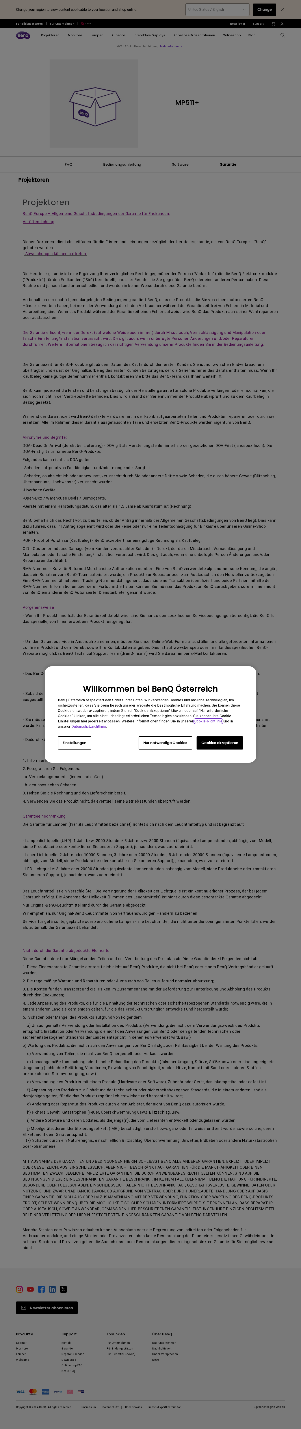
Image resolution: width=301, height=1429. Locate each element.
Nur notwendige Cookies (165, 742)
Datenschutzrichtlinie (88, 726)
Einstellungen (74, 742)
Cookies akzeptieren (219, 742)
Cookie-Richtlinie (208, 721)
